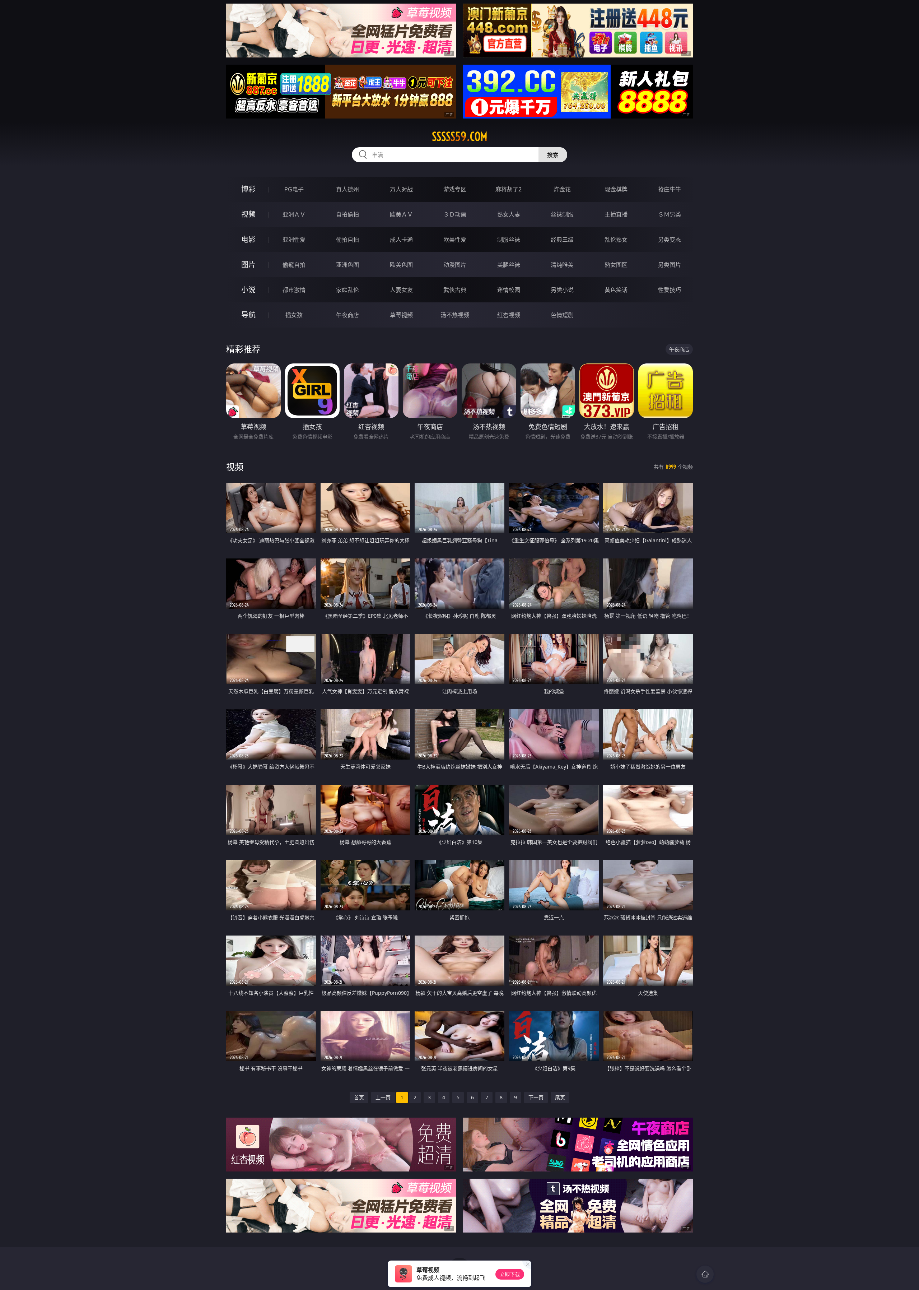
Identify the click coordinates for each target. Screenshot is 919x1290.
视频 (248, 214)
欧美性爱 (454, 239)
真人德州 (347, 189)
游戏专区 (454, 189)
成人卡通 (401, 239)
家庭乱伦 (347, 290)
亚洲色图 (347, 265)
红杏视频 (508, 315)
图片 (248, 264)
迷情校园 (508, 290)
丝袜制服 (562, 214)
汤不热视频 (454, 315)
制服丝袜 (508, 239)
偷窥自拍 (294, 265)
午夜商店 (347, 315)
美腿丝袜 (508, 265)
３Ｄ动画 (454, 214)
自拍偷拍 (347, 214)
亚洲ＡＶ (294, 214)
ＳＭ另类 (669, 214)
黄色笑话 (616, 290)
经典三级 (562, 239)
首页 (359, 1097)
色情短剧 (562, 315)
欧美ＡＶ (401, 214)
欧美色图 (401, 265)
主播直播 (616, 214)
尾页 (560, 1097)
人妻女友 (401, 290)
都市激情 (294, 290)
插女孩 (294, 315)
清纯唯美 (562, 265)
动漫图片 (454, 265)
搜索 (553, 155)
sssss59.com (460, 136)
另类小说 (562, 290)
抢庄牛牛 (669, 189)
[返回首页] (705, 1274)
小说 (248, 289)
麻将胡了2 (508, 189)
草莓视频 (401, 315)
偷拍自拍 (347, 239)
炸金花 (562, 189)
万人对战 (401, 189)
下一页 (536, 1097)
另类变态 (669, 239)
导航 (248, 315)
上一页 (383, 1097)
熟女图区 (616, 265)
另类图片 (669, 265)
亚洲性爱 (294, 239)
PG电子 (294, 189)
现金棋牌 (616, 189)
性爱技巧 (669, 290)
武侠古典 (454, 290)
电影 (248, 239)
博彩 (248, 189)
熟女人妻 (508, 214)
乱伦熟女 (616, 239)
